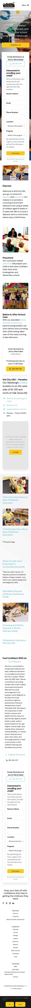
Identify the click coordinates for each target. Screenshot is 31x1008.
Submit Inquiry (15, 153)
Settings (26, 998)
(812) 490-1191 (12, 405)
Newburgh (22, 35)
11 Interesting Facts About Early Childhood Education (15, 532)
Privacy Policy (18, 447)
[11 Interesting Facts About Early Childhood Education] (15, 517)
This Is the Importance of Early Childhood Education (15, 500)
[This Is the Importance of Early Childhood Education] (15, 485)
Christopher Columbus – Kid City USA (15, 642)
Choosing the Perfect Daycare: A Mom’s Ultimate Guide (13, 628)
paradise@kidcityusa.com (17, 409)
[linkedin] (13, 903)
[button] (15, 662)
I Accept (15, 452)
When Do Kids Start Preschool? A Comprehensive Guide (14, 564)
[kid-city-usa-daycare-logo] (10, 2)
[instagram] (10, 903)
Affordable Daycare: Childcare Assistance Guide (13, 594)
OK (10, 1004)
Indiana (23, 382)
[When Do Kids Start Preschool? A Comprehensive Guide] (15, 549)
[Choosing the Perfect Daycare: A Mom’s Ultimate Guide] (15, 612)
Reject (20, 1004)
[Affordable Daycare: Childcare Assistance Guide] (15, 579)
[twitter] (6, 903)
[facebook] (3, 903)
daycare (6, 197)
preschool (18, 197)
